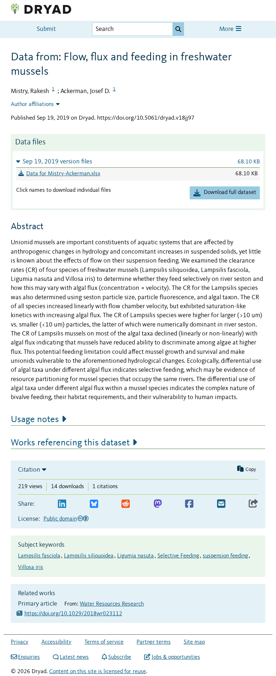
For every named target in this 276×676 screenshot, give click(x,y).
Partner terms (154, 642)
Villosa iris (30, 567)
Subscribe (119, 657)
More (227, 29)
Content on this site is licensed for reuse (97, 672)
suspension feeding (225, 556)
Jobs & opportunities (176, 657)
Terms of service (104, 642)
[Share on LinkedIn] (62, 504)
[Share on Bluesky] (94, 504)
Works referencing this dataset (70, 443)
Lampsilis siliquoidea (89, 556)
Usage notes (35, 419)
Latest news (74, 657)
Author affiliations (32, 104)
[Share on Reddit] (125, 504)
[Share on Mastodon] (157, 504)
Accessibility (56, 642)
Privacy (19, 642)
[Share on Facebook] (189, 504)
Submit (46, 29)
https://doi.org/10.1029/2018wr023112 (73, 614)
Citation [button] (29, 470)
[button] (138, 161)
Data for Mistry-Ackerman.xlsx (63, 174)
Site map (194, 642)
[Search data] (178, 29)
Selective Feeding (178, 556)
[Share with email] (221, 504)
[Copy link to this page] (253, 504)
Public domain (60, 519)
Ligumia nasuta (135, 556)
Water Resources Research (112, 604)
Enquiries (29, 657)
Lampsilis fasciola (39, 556)
